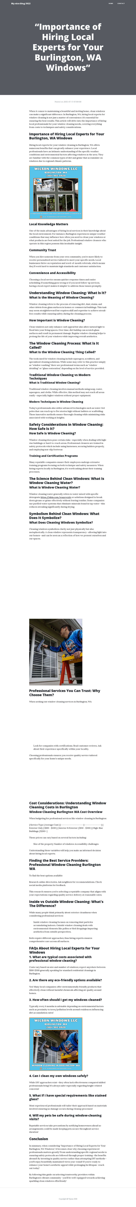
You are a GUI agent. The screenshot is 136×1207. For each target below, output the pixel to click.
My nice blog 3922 (20, 3)
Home (111, 3)
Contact (121, 3)
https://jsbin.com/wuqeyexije (56, 497)
